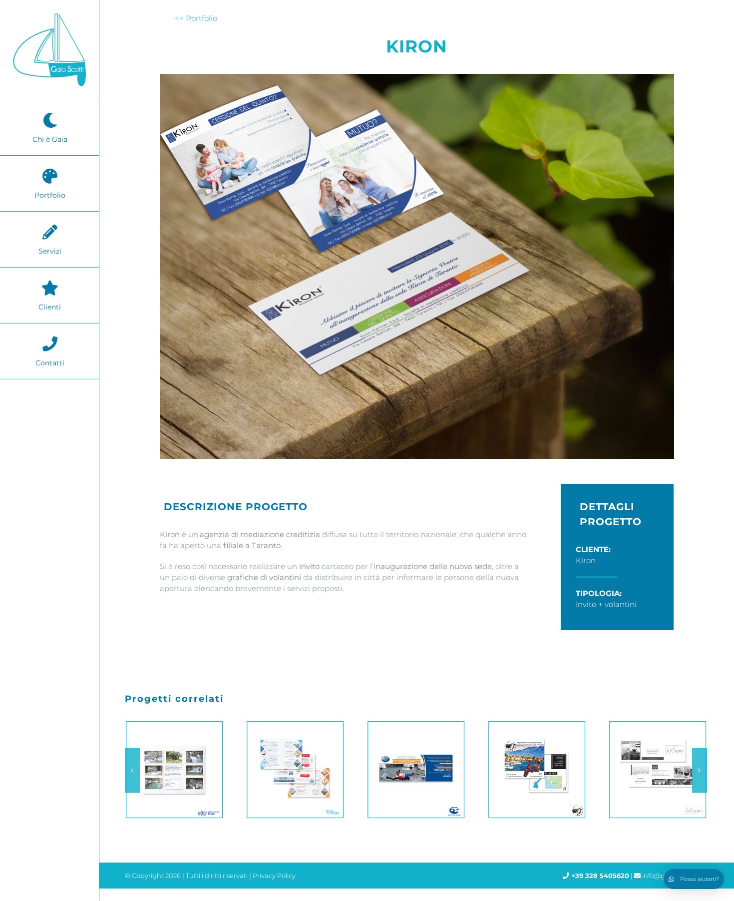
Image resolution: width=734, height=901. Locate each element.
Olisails (292, 769)
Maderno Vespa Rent (413, 769)
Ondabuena (171, 769)
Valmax (655, 769)
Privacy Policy (274, 876)
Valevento (534, 769)
